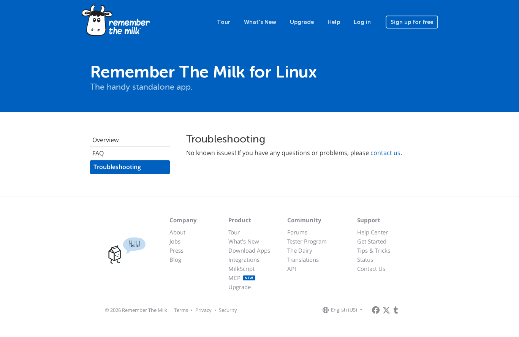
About (177, 232)
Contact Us (371, 268)
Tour (223, 22)
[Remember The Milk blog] (396, 310)
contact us (385, 153)
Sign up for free (412, 22)
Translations (303, 259)
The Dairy (299, 250)
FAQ (98, 153)
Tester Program (307, 241)
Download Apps (249, 250)
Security (228, 310)
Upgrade (302, 22)
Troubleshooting (117, 167)
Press (176, 250)
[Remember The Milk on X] (386, 310)
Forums (297, 232)
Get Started (371, 241)
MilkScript (241, 268)
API (291, 268)
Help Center (372, 232)
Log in (362, 22)
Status (365, 259)
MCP (240, 278)
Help (334, 22)
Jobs (174, 241)
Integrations (244, 259)
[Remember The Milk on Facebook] (376, 310)
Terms (181, 310)
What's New (260, 22)
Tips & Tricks (373, 250)
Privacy (203, 310)
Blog (175, 259)
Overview (105, 140)
